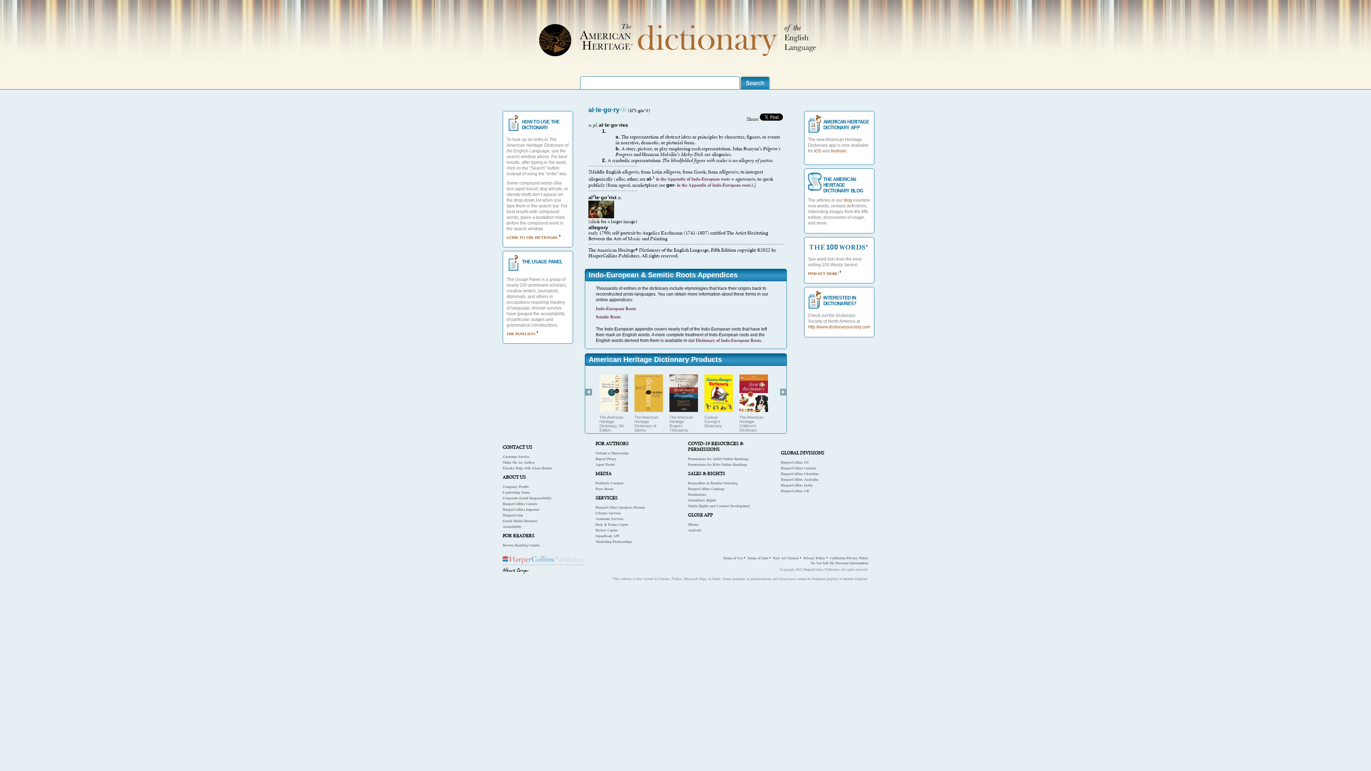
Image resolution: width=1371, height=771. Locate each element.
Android (694, 530)
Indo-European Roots (616, 309)
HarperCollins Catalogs (706, 488)
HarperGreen (513, 515)
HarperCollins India (797, 485)
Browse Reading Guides (521, 545)
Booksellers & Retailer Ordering (713, 482)
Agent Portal (605, 464)
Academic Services (609, 518)
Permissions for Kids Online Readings (717, 464)
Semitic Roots (608, 317)
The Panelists (521, 333)
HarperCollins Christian (800, 473)
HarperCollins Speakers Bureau (620, 507)
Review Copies (607, 530)
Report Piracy (606, 458)
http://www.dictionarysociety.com (839, 326)
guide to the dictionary (532, 237)
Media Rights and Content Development (719, 505)
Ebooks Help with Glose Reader (527, 467)
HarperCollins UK (795, 490)
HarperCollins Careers (520, 503)
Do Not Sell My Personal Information (839, 562)
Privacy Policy (814, 557)
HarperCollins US (795, 462)
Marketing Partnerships (614, 541)
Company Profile (516, 486)
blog (848, 200)
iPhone (693, 524)
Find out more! (823, 273)
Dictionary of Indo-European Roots (728, 340)
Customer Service (516, 456)
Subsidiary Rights (702, 500)
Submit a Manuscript (612, 452)
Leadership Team (516, 492)
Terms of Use (733, 557)
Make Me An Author (519, 462)
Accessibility (512, 526)
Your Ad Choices (786, 557)
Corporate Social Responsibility (527, 497)
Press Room (604, 488)
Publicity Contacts (610, 482)
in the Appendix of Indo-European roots (692, 179)
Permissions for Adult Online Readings (718, 458)
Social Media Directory (520, 520)
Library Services (608, 512)
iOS (817, 150)
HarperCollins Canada (798, 467)
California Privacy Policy (849, 557)
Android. (838, 150)
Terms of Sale (757, 557)
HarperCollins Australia (799, 479)
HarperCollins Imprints (521, 509)
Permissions (697, 494)
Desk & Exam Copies (612, 524)
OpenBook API (607, 535)
